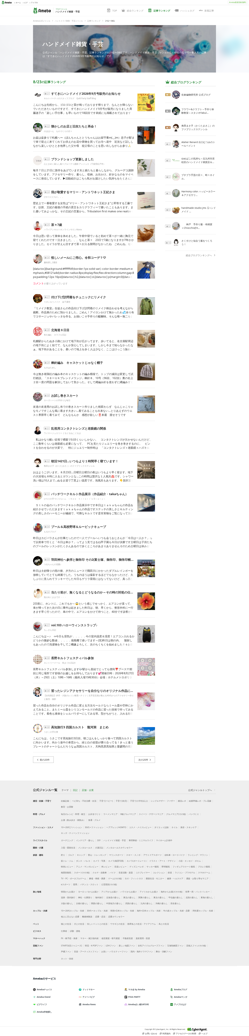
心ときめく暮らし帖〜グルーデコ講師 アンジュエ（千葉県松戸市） (74, 163)
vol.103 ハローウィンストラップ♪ (74, 625)
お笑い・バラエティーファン (114, 951)
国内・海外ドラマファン (142, 951)
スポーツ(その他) (82, 872)
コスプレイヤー (143, 872)
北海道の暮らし (113, 897)
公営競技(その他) (109, 884)
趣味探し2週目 (50, 262)
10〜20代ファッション (71, 827)
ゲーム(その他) (115, 878)
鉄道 (170, 872)
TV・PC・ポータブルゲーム (73, 878)
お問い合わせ (151, 1033)
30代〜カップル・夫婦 (97, 910)
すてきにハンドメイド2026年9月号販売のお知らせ (86, 94)
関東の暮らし (144, 897)
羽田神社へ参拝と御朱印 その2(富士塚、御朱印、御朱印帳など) (94, 559)
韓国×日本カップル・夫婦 (122, 910)
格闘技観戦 (66, 872)
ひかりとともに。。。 (54, 196)
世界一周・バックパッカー (197, 891)
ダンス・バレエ (83, 860)
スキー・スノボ (133, 855)
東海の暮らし (207, 897)
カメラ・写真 (99, 860)
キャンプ (81, 855)
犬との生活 (79, 923)
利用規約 (166, 1033)
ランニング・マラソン (198, 855)
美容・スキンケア (188, 827)
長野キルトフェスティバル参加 (72, 658)
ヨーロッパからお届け (88, 891)
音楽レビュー (120, 866)
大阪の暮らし (67, 903)
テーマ (65, 790)
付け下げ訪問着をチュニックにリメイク (78, 297)
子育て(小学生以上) (139, 800)
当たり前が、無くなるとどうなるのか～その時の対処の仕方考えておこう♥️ (103, 592)
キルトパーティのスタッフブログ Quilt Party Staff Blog (70, 98)
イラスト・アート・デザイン (162, 860)
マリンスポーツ (116, 855)
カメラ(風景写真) (116, 860)
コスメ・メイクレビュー (140, 827)
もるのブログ (50, 531)
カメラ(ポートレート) (136, 860)
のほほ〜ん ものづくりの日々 (58, 131)
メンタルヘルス (85, 847)
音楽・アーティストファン (86, 951)
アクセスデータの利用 (186, 1033)
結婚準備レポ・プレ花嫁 (200, 800)
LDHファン (111, 945)
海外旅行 (99, 897)
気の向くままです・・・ (55, 597)
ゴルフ (71, 855)
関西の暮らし (97, 903)
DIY (99, 840)
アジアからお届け (109, 891)
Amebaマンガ (180, 997)
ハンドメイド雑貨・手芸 (73, 43)
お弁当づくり (94, 814)
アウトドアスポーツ (152, 855)
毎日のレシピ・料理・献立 (73, 814)
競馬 (75, 884)
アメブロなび (180, 1004)
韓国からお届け (68, 891)
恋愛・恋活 (100, 916)
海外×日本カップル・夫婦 (148, 910)
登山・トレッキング (97, 855)
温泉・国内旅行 (68, 897)
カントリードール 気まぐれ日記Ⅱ (59, 662)
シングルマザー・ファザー (163, 800)
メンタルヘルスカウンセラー (119, 847)
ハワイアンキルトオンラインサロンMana (63, 229)
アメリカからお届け (149, 891)
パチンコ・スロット (89, 884)
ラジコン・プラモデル (185, 872)
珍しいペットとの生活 (97, 923)
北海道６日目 (60, 330)
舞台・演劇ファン (164, 951)
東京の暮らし (159, 897)
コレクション (159, 872)
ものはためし (50, 367)
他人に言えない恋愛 (70, 916)
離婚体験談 (87, 916)
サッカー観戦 (153, 866)
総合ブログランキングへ (199, 255)
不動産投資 (128, 938)
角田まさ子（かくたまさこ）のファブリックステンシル (69, 465)
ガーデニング (67, 840)
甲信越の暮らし (176, 897)
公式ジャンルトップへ (200, 790)
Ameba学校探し (44, 1011)
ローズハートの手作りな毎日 (57, 400)
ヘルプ (204, 1033)
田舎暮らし (176, 903)
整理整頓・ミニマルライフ (141, 840)
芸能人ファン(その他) (196, 945)
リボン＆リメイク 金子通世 (57, 301)
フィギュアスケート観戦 (184, 866)
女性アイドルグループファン (151, 945)
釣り (63, 855)
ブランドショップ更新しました (72, 159)
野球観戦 (166, 866)
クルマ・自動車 (99, 872)
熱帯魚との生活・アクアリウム (141, 923)
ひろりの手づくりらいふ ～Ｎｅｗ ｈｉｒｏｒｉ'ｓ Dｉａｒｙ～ (74, 498)
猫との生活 (66, 923)
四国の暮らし (131, 903)
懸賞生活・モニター (155, 878)
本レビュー (106, 866)
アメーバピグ (88, 997)
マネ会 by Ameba (136, 989)
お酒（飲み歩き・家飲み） (73, 820)
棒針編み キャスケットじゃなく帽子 (77, 363)
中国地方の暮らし (114, 903)
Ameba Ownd (43, 997)
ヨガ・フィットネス (134, 878)
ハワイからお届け (128, 891)
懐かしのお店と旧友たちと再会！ (74, 126)
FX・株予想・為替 (69, 938)
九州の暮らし (146, 903)
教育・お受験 (67, 806)
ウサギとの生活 (117, 923)
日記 (75, 790)
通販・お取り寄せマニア (197, 878)
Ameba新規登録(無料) (237, 2)
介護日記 (99, 847)
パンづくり (194, 814)
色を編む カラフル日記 (55, 334)
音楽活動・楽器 (126, 872)
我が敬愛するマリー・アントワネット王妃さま (83, 192)
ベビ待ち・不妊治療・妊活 (84, 800)
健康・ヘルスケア (175, 878)
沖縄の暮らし (161, 903)
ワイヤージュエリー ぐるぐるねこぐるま (62, 433)
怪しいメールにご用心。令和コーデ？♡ (78, 258)
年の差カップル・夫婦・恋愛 (176, 910)
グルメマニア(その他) (176, 814)
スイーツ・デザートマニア (151, 814)
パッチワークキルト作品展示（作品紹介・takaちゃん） (89, 494)
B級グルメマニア (128, 814)
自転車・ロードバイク (174, 855)
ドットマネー (88, 989)
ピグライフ (42, 1004)
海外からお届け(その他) (171, 891)
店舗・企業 (88, 790)
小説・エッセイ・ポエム (190, 860)
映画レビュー (67, 866)
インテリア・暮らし (85, 840)
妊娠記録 (65, 800)
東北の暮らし (129, 897)
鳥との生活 (164, 923)
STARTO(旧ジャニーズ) (71, 945)
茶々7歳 (56, 225)
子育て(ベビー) (106, 800)
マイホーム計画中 (164, 840)
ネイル (174, 827)
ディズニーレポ (136, 866)
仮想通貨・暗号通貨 (110, 938)
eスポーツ (65, 884)
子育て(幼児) (121, 800)
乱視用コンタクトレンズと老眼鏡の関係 (78, 428)
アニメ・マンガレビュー (87, 866)
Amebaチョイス (44, 989)
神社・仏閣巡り (85, 897)
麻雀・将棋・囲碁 (97, 878)
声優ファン (66, 951)
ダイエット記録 (161, 827)
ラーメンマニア (110, 814)
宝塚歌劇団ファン (175, 945)
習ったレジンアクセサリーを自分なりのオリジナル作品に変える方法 (98, 691)
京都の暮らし (82, 903)
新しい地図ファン (127, 945)
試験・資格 (75, 931)
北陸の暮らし (192, 897)
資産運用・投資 (143, 938)
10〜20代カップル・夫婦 (72, 910)
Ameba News (89, 1004)
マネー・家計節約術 (89, 938)
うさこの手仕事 (51, 731)
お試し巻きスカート (65, 395)
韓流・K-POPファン (94, 945)
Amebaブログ (180, 989)
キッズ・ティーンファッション (75, 833)
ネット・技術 (67, 958)
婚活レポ (182, 800)
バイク (113, 872)
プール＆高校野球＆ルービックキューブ (78, 527)
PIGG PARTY (134, 997)
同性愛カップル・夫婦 (203, 910)
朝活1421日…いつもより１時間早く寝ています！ (84, 461)
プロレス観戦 (204, 866)
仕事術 (64, 931)
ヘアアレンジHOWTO (116, 827)
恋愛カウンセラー (116, 916)
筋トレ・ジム (67, 860)
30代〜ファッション (94, 827)
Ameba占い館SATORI (138, 1004)
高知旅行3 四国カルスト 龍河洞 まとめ (80, 727)
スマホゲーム (204, 872)
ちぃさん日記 (50, 629)
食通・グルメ (94, 820)
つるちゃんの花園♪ (52, 564)
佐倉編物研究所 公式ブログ (196, 94)
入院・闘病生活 (68, 847)
